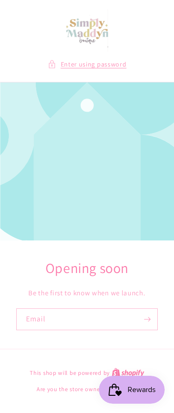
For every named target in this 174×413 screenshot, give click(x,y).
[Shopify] (128, 373)
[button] (87, 64)
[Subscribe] (147, 319)
